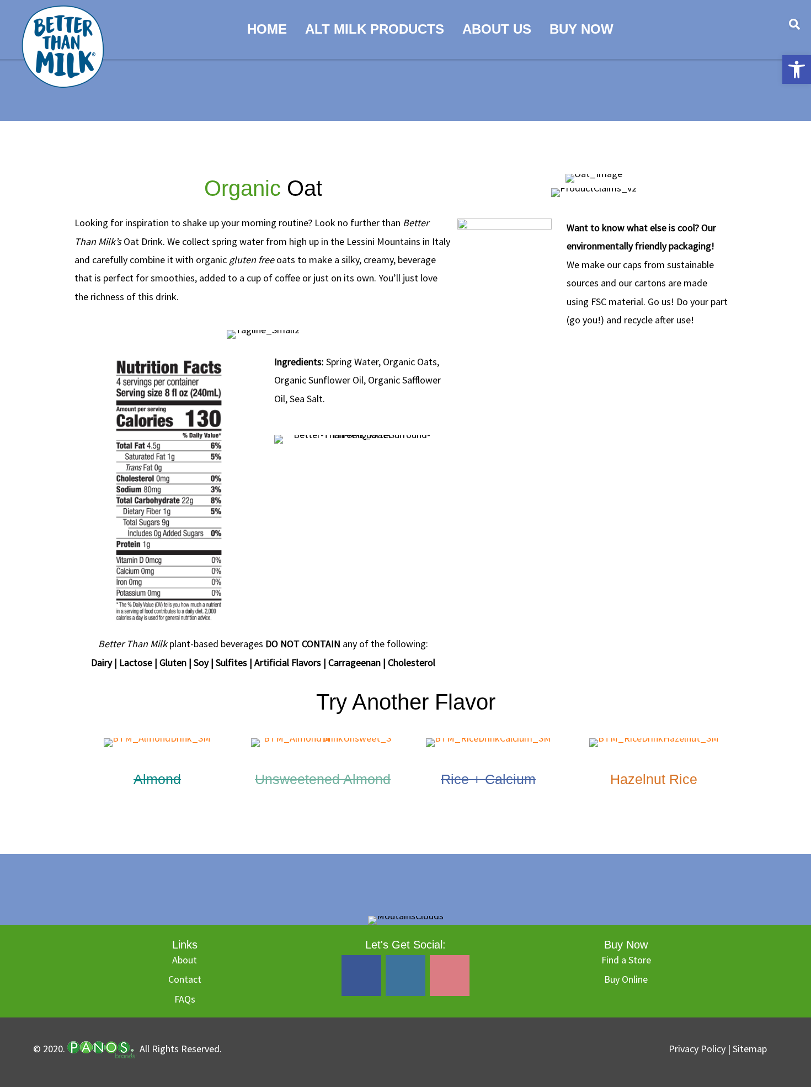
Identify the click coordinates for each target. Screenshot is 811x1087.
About (184, 959)
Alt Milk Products (374, 29)
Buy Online (626, 979)
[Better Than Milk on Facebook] (361, 975)
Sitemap (750, 1048)
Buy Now (581, 29)
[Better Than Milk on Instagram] (405, 975)
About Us (496, 29)
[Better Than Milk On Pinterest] (449, 975)
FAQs (184, 999)
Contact (184, 979)
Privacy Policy (698, 1048)
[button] (796, 69)
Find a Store (626, 959)
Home (267, 29)
